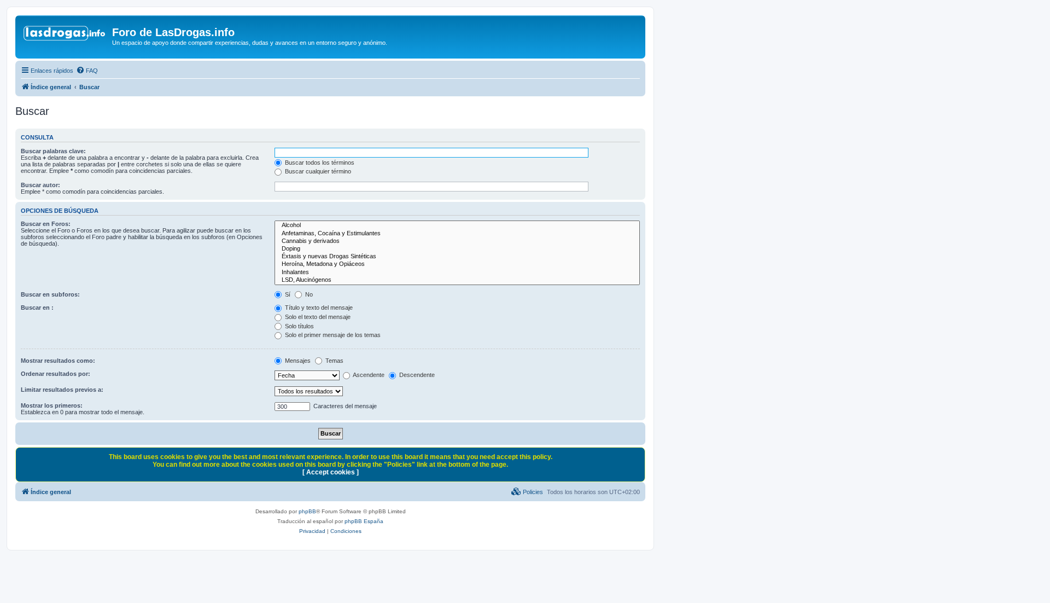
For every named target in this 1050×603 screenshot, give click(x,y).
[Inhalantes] (457, 272)
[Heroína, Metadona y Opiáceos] (457, 264)
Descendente (416, 375)
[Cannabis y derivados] (457, 241)
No (308, 294)
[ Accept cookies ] (330, 472)
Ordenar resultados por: (55, 373)
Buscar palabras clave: (53, 151)
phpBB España (364, 521)
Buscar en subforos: (50, 294)
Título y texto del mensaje (318, 307)
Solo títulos (298, 326)
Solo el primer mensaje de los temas (332, 335)
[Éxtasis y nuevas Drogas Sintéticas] (457, 256)
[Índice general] (65, 35)
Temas (333, 360)
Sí (286, 294)
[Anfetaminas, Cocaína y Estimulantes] (457, 233)
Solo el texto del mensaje (317, 317)
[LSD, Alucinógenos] (457, 280)
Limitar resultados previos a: (62, 389)
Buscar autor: (40, 185)
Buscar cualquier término (317, 171)
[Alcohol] (457, 225)
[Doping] (457, 249)
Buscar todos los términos (318, 162)
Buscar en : (37, 307)
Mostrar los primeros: (52, 405)
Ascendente (368, 375)
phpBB (307, 511)
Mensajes (297, 360)
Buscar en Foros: (46, 224)
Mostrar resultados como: (58, 360)
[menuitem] (87, 70)
